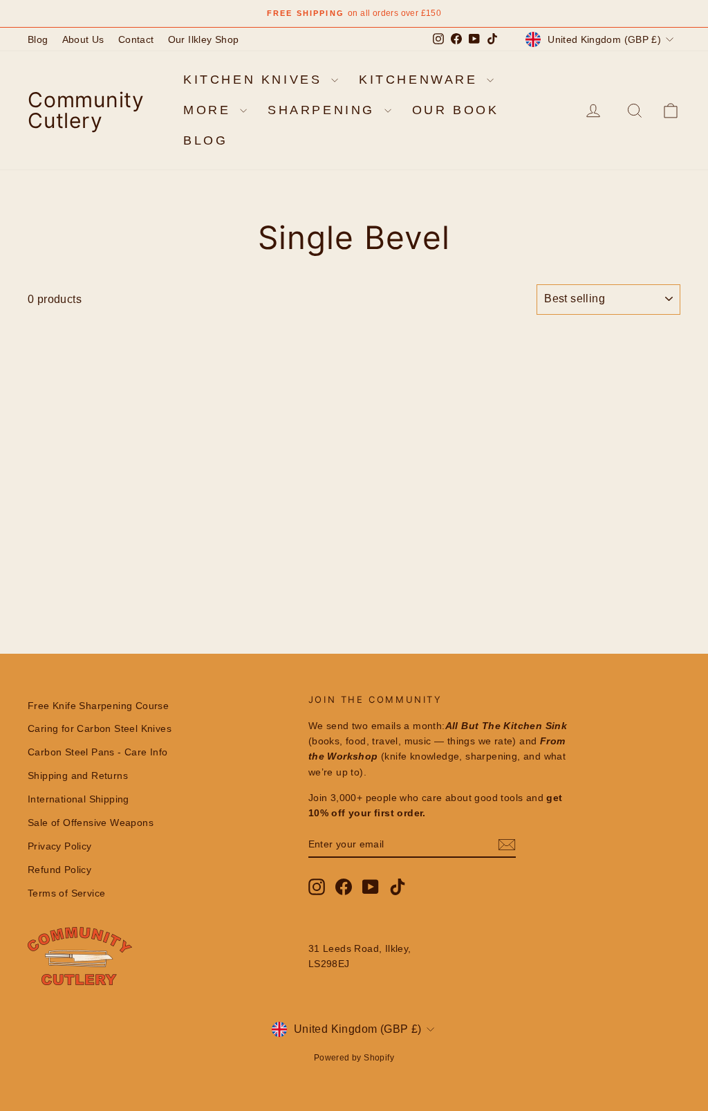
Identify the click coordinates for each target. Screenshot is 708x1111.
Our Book (455, 110)
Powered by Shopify (354, 1058)
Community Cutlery (86, 110)
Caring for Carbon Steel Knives (99, 728)
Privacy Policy (60, 846)
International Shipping (78, 799)
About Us (83, 39)
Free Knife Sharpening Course (98, 705)
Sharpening (324, 110)
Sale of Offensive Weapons (90, 822)
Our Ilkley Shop (203, 39)
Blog (38, 39)
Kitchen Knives (255, 79)
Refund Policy (59, 869)
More (209, 110)
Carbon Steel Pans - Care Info (98, 752)
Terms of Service (66, 893)
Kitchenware (421, 79)
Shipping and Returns (78, 775)
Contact (136, 39)
